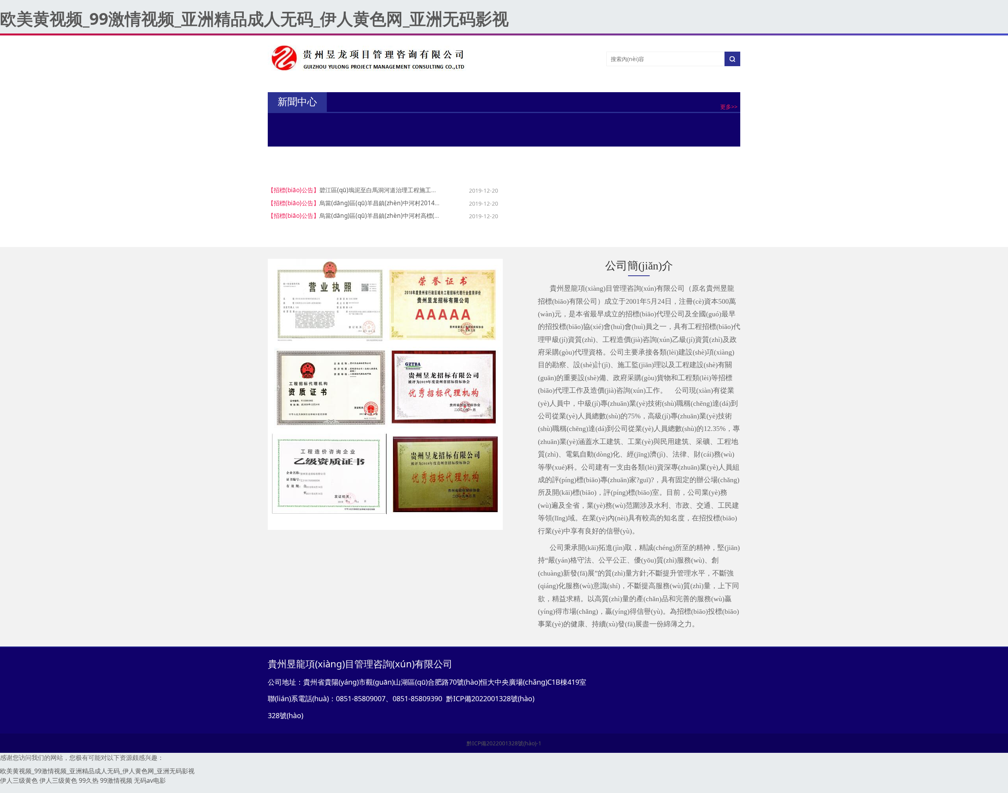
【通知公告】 (341, 126)
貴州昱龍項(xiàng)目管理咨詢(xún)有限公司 (412, 126)
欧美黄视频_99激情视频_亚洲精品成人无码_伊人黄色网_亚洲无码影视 (254, 18)
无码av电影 (150, 780)
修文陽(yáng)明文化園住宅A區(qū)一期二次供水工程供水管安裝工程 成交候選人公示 (673, 228)
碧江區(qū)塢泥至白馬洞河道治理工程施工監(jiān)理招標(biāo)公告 (408, 190)
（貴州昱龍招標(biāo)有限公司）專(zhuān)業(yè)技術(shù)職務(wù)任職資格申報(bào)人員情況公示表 (484, 139)
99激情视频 (116, 780)
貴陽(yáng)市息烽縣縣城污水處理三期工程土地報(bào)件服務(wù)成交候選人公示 (669, 203)
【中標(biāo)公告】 (535, 190)
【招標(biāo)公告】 (293, 190)
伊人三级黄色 (19, 780)
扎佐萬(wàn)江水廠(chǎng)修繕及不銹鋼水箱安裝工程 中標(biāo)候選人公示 (663, 216)
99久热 (88, 780)
